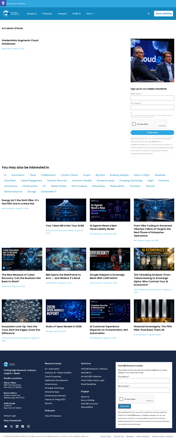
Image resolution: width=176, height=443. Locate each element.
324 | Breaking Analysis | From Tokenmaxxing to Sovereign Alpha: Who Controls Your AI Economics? (152, 279)
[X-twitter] (11, 426)
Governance (10, 186)
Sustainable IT (48, 191)
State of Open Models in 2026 (64, 326)
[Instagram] (28, 426)
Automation (17, 175)
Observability (117, 186)
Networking (98, 186)
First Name (136, 103)
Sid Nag (49, 331)
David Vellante (68, 230)
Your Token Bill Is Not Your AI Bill (65, 225)
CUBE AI (77, 13)
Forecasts (163, 180)
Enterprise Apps (105, 180)
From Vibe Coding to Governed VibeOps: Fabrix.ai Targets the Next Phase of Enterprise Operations (153, 230)
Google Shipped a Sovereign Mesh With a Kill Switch (107, 276)
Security (150, 186)
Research (32, 13)
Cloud (32, 175)
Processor (135, 186)
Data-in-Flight (142, 175)
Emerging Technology (131, 180)
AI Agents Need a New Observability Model (103, 227)
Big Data (100, 175)
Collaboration (48, 175)
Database (160, 175)
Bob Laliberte (139, 240)
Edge (150, 180)
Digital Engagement (31, 180)
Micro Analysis (79, 186)
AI (5, 175)
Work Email (136, 94)
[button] (3, 3)
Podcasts (47, 13)
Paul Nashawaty (96, 234)
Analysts (62, 13)
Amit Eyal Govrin (8, 208)
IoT (44, 186)
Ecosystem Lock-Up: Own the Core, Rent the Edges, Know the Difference (21, 330)
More (89, 13)
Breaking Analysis (119, 175)
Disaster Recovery (57, 180)
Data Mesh (10, 180)
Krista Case (6, 286)
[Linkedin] (17, 426)
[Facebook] (22, 426)
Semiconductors (13, 191)
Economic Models (82, 180)
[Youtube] (5, 426)
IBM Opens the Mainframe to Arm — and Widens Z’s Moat (63, 276)
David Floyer (7, 48)
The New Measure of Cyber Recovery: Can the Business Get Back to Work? (21, 278)
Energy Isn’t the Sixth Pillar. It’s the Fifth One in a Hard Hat (20, 202)
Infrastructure (30, 186)
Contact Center (69, 175)
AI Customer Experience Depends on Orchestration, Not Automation (109, 330)
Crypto (87, 175)
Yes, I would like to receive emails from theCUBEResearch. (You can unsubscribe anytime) (152, 116)
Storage (31, 191)
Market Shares (59, 186)
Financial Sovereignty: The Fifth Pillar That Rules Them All (153, 328)
